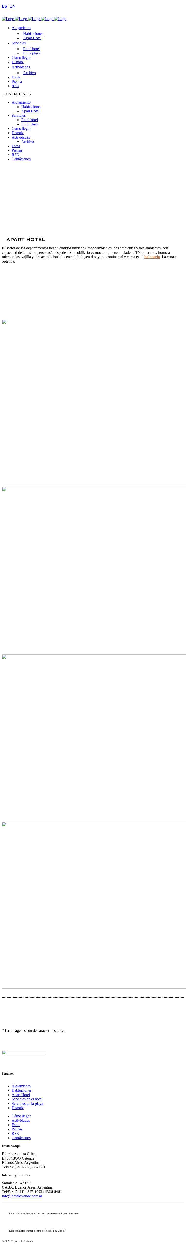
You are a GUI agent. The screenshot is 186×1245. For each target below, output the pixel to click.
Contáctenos (17, 94)
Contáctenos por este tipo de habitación (19, 291)
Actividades (21, 1120)
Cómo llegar (21, 1116)
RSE (15, 1133)
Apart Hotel (21, 1095)
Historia (18, 1108)
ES (4, 6)
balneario (152, 257)
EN (13, 6)
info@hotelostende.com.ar (22, 1196)
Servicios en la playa (27, 1103)
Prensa (17, 1129)
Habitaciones (21, 1090)
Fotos (16, 1125)
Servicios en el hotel (27, 1099)
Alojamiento (21, 1086)
